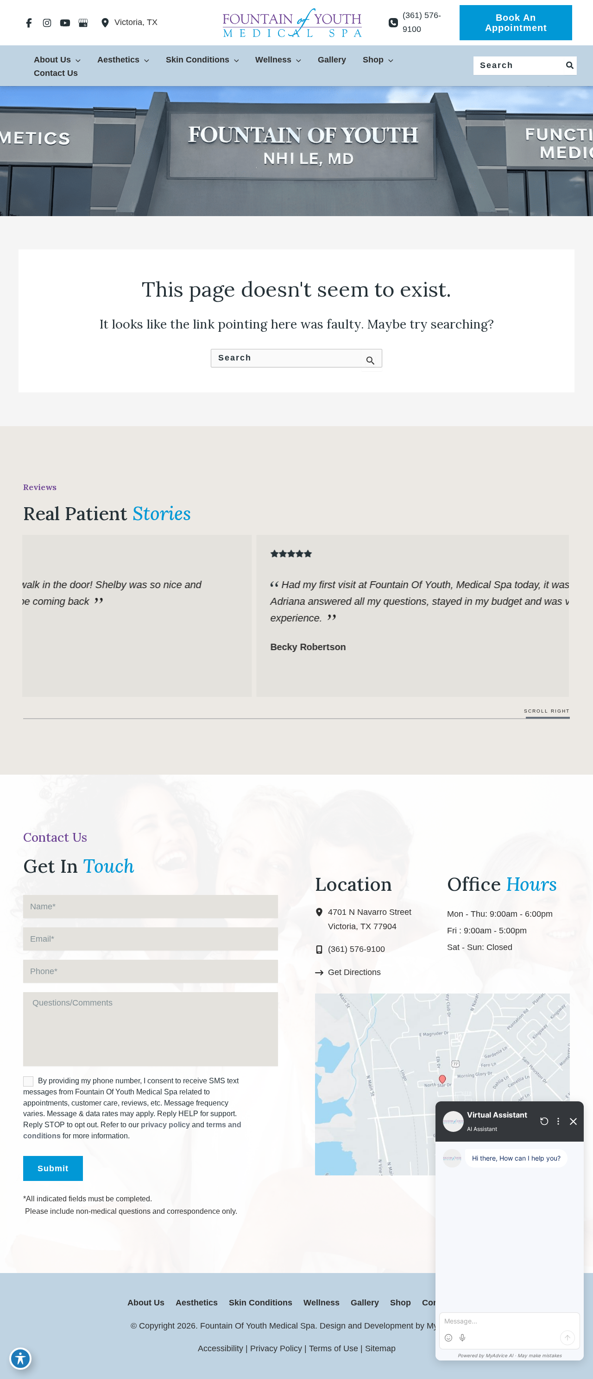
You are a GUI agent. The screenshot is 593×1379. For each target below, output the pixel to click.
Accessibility (220, 1348)
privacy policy (165, 1125)
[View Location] (107, 23)
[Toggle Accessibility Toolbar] (20, 1359)
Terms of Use (333, 1348)
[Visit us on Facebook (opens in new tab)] (29, 22)
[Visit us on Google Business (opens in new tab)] (83, 22)
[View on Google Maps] (442, 1083)
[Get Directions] (348, 973)
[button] (516, 22)
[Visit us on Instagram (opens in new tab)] (47, 22)
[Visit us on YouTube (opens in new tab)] (65, 22)
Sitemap (380, 1348)
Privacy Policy (276, 1348)
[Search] (570, 65)
